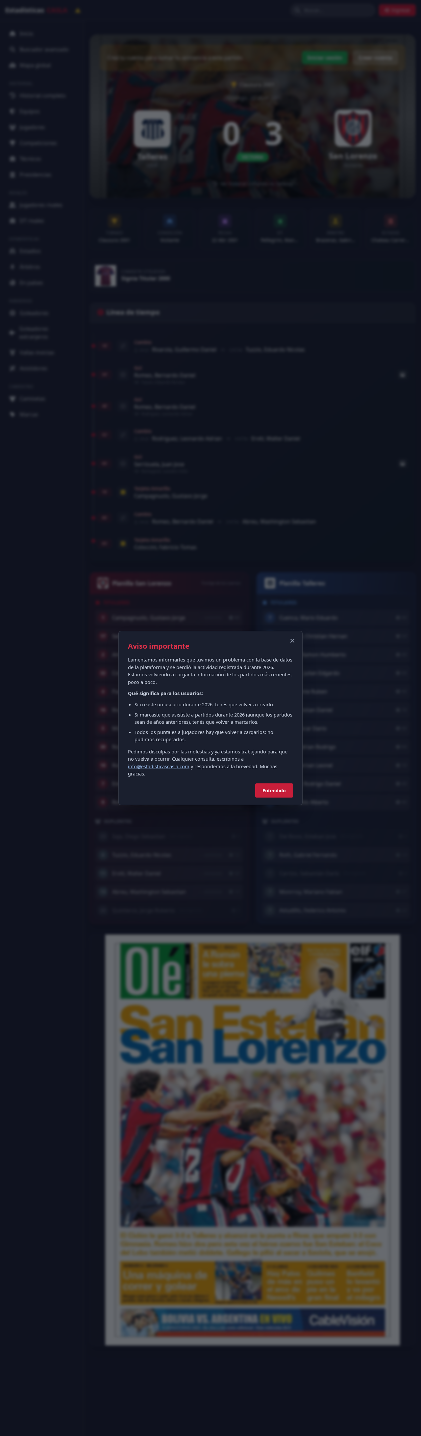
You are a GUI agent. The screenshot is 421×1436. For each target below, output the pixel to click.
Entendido (274, 790)
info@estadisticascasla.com (158, 766)
